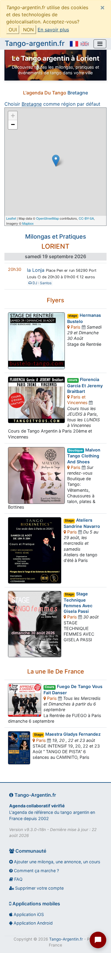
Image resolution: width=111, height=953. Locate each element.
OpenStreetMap (47, 218)
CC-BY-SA (86, 218)
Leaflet (11, 218)
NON (28, 30)
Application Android (32, 922)
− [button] (13, 124)
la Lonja (35, 270)
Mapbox (28, 223)
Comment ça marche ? (36, 870)
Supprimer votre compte (39, 888)
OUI (13, 30)
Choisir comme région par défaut (52, 104)
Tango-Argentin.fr (66, 939)
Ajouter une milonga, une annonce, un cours (56, 861)
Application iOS (28, 914)
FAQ (17, 879)
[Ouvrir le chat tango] (98, 940)
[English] (85, 44)
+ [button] (13, 115)
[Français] (74, 44)
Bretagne (77, 93)
